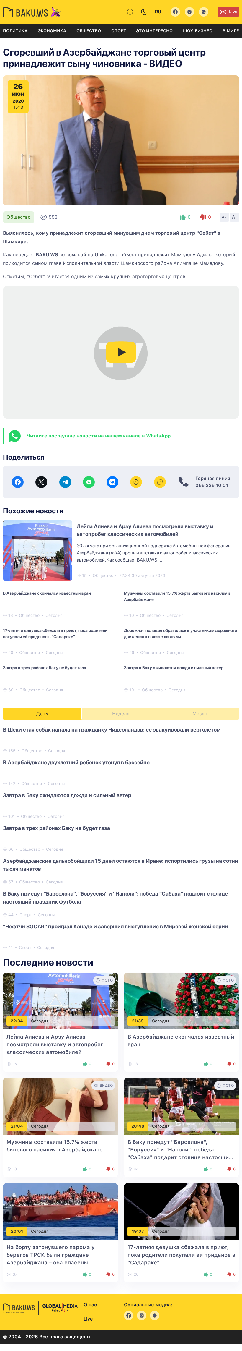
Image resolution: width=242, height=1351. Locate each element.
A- (224, 217)
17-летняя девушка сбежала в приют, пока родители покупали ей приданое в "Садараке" (55, 633)
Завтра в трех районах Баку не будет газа (44, 667)
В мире (231, 30)
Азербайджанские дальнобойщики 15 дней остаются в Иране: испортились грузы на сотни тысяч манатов (120, 865)
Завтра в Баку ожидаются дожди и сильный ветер (173, 667)
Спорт (118, 30)
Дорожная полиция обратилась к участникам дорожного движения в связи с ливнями (180, 633)
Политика (15, 30)
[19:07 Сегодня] (181, 1211)
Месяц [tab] (199, 713)
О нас (90, 1305)
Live (233, 11)
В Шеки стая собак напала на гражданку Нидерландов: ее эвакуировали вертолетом (111, 729)
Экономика (52, 30)
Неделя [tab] (121, 713)
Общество (88, 30)
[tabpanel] (121, 838)
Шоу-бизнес (197, 30)
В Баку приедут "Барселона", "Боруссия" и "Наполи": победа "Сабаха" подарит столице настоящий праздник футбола (115, 898)
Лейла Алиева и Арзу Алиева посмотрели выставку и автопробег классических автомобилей (54, 1044)
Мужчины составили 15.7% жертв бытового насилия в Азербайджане (177, 596)
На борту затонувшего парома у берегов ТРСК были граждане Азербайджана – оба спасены (50, 1255)
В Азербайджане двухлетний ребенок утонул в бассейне (76, 762)
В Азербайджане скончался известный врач (47, 593)
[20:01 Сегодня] (60, 1211)
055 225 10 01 (211, 485)
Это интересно (154, 30)
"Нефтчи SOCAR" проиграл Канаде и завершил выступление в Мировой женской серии (115, 926)
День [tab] (42, 713)
